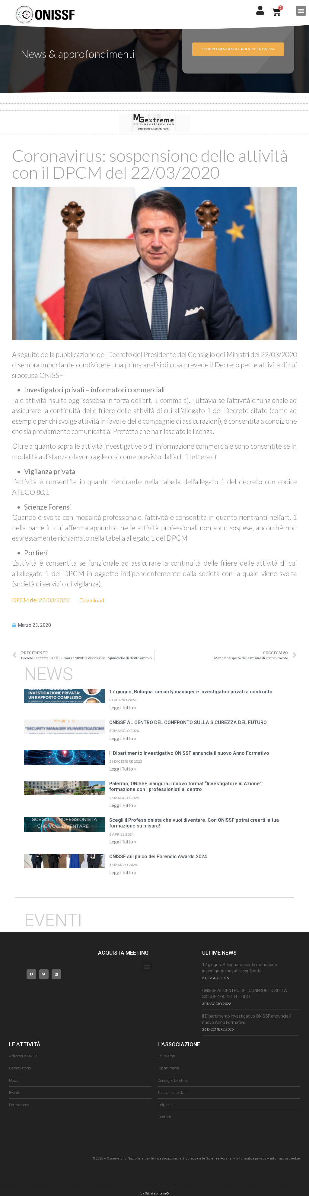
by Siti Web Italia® (154, 1193)
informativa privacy (251, 1158)
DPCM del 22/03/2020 (41, 600)
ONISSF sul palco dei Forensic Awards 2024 (158, 856)
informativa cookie (285, 1158)
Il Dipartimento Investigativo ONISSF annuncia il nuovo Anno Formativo (189, 753)
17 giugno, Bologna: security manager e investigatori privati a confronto (190, 692)
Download (91, 600)
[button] (301, 11)
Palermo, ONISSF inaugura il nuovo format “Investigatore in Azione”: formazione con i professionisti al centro (186, 786)
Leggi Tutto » (122, 707)
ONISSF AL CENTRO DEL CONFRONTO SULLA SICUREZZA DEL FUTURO (188, 722)
